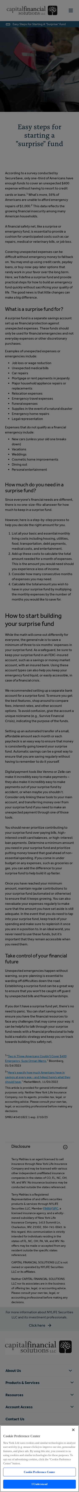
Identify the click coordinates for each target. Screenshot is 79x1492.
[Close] (73, 1429)
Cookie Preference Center (39, 1472)
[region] (39, 1458)
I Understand (39, 1484)
